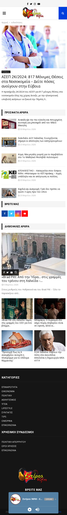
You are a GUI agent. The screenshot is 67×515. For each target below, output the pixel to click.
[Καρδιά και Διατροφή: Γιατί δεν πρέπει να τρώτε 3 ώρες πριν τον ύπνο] (9, 193)
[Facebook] (27, 4)
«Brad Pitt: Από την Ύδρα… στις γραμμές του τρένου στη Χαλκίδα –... (31, 279)
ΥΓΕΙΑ (4, 403)
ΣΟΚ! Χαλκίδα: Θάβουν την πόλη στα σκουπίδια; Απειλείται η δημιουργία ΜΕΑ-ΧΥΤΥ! (49, 356)
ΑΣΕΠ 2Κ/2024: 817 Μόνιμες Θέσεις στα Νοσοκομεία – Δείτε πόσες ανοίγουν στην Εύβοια (32, 81)
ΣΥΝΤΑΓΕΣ (7, 412)
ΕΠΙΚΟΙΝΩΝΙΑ (9, 425)
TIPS (4, 416)
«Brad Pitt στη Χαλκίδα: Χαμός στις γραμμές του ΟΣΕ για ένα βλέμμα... (17, 322)
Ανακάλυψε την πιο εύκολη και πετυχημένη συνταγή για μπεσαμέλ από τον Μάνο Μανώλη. (40, 122)
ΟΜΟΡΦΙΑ (7, 420)
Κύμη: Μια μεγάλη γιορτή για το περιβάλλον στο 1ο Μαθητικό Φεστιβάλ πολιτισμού (40, 156)
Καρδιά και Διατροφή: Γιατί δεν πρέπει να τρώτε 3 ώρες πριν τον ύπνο (39, 190)
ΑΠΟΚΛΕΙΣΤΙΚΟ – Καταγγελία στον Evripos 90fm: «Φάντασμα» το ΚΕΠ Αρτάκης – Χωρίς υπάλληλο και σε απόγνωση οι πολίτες (40, 173)
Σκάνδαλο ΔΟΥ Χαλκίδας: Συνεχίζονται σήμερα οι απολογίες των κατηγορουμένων (40, 139)
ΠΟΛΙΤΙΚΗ (7, 395)
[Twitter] (31, 4)
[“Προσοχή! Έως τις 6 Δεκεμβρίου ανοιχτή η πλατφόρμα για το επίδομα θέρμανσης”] (17, 340)
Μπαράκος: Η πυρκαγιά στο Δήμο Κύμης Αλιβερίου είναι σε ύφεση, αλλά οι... (48, 322)
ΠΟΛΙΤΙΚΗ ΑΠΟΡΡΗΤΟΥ (14, 441)
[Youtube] (39, 4)
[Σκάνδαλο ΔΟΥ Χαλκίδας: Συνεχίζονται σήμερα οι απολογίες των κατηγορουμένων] (9, 142)
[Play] (29, 509)
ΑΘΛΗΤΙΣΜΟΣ (9, 399)
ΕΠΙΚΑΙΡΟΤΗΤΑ (9, 387)
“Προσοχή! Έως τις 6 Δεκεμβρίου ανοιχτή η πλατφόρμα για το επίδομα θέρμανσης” (15, 356)
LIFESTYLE (7, 408)
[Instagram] (35, 4)
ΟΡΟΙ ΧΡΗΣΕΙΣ (9, 446)
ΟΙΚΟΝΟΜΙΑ (8, 391)
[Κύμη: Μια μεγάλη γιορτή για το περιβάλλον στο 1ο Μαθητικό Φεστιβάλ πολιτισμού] (9, 158)
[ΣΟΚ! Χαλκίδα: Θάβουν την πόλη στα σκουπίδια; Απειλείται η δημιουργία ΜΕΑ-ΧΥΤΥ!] (49, 340)
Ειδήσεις (6, 72)
